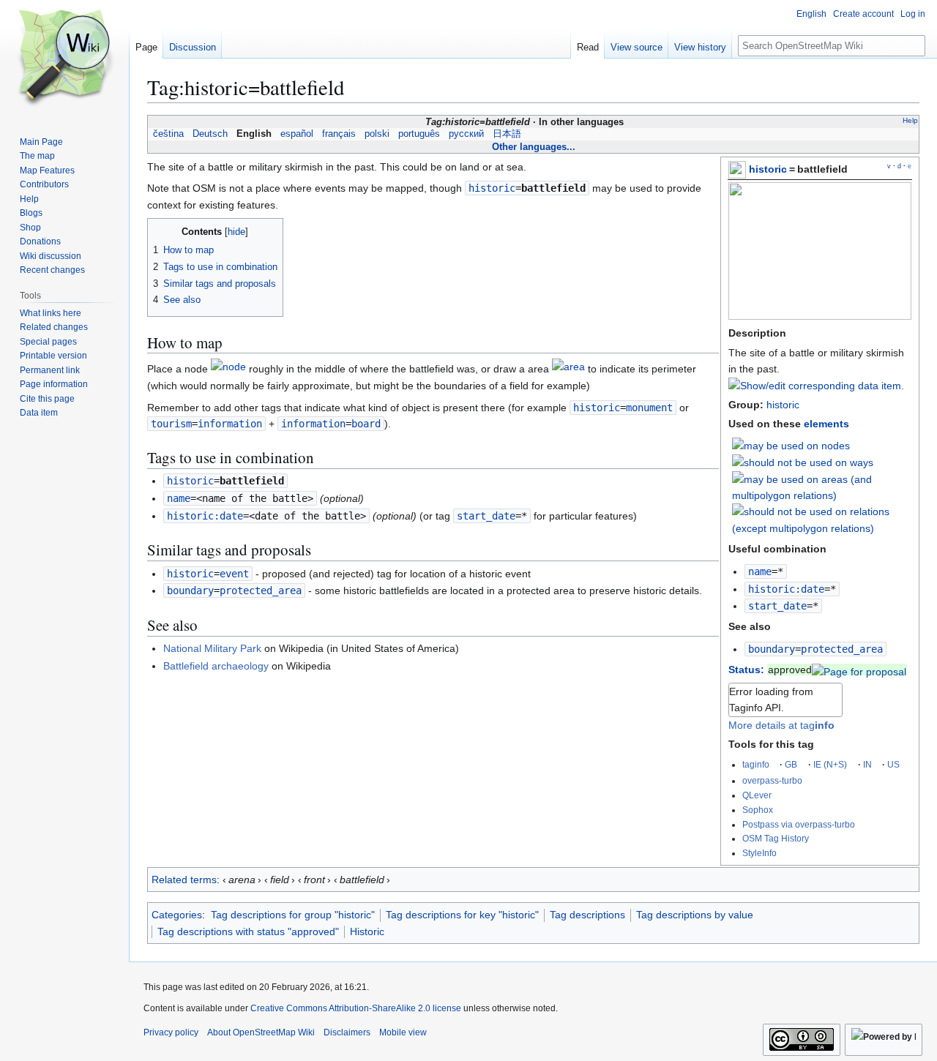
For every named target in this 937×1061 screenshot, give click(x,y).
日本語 (507, 134)
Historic (367, 931)
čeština (168, 134)
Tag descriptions (587, 915)
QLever (757, 795)
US (893, 764)
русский (466, 134)
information (313, 424)
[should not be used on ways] (802, 462)
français (339, 134)
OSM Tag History (775, 838)
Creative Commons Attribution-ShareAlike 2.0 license (355, 1008)
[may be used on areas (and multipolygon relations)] (822, 486)
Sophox (757, 809)
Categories (177, 915)
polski (377, 134)
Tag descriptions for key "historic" (462, 915)
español (296, 134)
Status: (746, 669)
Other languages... (533, 146)
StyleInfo (759, 853)
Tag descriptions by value (694, 915)
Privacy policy (170, 1032)
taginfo (755, 764)
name (760, 571)
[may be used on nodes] (791, 445)
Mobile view (403, 1032)
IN (867, 764)
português (419, 134)
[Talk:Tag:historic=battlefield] (859, 669)
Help (910, 120)
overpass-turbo (772, 780)
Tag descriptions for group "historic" (293, 915)
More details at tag (781, 725)
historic (768, 169)
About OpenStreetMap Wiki (261, 1032)
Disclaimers (347, 1032)
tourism (171, 424)
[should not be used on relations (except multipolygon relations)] (822, 519)
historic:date (786, 589)
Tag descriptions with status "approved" (248, 931)
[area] (568, 369)
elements (826, 424)
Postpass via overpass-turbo (798, 824)
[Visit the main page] (64, 58)
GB (791, 764)
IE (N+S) (830, 764)
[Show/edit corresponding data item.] (816, 385)
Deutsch (210, 134)
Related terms (184, 879)
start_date (777, 606)
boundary (771, 649)
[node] (228, 369)
